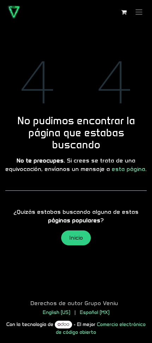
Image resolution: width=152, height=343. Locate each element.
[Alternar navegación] (139, 12)
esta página (128, 169)
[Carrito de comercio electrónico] (123, 12)
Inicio (76, 237)
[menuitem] (56, 312)
